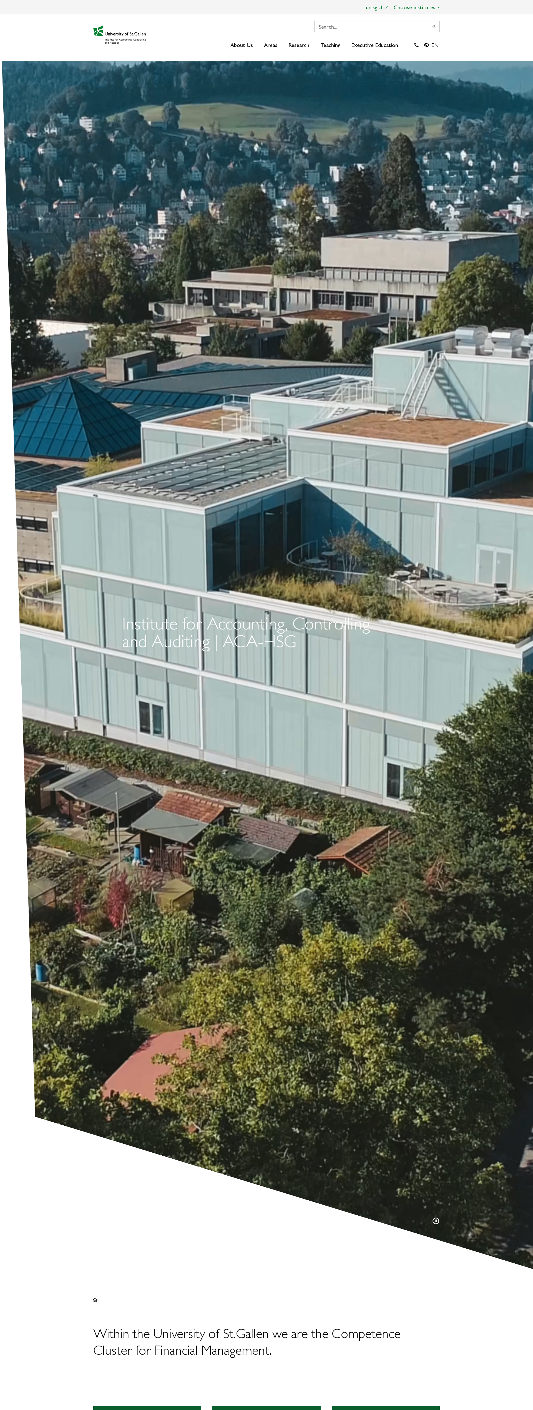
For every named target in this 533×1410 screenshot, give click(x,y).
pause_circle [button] (436, 1221)
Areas (270, 45)
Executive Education (374, 45)
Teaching (330, 45)
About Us (241, 45)
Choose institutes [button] (414, 7)
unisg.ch (375, 7)
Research (298, 45)
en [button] (435, 45)
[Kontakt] (416, 45)
